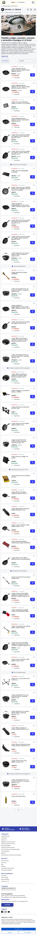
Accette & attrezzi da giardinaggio (10, 849)
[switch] (33, 2)
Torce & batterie (5, 851)
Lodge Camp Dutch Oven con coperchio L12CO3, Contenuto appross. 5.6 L (19, 290)
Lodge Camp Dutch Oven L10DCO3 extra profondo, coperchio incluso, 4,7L (18, 441)
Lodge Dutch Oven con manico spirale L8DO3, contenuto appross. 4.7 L (20, 713)
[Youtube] (8, 911)
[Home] (11, 9)
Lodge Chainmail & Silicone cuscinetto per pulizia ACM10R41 (20, 542)
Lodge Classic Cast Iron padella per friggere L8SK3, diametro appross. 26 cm (20, 238)
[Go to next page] (21, 810)
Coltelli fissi (4, 838)
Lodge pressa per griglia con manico (19, 457)
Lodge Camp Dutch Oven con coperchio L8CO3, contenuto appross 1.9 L (19, 696)
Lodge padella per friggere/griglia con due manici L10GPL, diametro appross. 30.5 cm (20, 205)
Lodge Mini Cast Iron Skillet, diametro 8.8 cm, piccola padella (20, 558)
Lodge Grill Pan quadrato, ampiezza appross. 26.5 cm (19, 492)
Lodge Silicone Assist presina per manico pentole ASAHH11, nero (20, 745)
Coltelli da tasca (5, 836)
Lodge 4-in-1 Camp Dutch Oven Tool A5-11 (20, 679)
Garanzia (3, 862)
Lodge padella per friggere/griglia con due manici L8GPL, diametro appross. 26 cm (20, 307)
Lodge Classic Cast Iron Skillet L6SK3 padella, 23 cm (20, 424)
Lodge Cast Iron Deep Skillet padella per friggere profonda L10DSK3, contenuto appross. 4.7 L (20, 644)
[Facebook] (2, 911)
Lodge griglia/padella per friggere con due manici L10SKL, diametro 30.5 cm (20, 70)
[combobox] (27, 61)
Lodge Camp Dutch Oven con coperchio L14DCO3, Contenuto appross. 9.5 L (20, 781)
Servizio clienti (5, 860)
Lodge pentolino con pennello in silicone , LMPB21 (20, 391)
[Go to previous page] (15, 810)
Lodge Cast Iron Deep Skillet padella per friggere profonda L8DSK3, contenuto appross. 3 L (20, 595)
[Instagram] (5, 911)
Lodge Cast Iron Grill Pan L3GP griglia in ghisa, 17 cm (20, 525)
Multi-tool (3, 840)
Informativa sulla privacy (7, 868)
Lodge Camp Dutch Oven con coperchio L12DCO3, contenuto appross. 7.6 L (20, 356)
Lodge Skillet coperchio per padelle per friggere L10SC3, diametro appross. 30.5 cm (19, 340)
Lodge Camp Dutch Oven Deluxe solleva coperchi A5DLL (20, 627)
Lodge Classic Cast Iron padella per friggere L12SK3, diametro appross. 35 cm (20, 136)
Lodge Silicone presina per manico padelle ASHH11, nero (20, 728)
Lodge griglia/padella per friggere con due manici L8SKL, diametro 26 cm (20, 120)
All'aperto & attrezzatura (8, 847)
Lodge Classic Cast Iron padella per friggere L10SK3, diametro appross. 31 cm (20, 153)
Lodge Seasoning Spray (18, 796)
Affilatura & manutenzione (8, 841)
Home (2, 12)
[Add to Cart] (32, 74)
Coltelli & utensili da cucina (8, 843)
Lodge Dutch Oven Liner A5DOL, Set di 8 (20, 476)
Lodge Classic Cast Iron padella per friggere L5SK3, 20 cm (20, 322)
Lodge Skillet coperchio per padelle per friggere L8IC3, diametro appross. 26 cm (19, 375)
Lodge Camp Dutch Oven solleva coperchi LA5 (20, 577)
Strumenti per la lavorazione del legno (11, 855)
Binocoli (3, 853)
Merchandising (5, 879)
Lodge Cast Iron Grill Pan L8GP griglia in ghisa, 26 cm (20, 660)
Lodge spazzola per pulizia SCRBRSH (19, 273)
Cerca (28, 10)
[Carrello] (31, 10)
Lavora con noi (5, 881)
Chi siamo (3, 875)
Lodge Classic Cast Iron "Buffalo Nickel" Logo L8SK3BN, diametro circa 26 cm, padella (20, 189)
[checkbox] (12, 77)
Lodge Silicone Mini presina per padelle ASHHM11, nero (20, 509)
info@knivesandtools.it (8, 888)
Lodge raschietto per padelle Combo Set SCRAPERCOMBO (20, 610)
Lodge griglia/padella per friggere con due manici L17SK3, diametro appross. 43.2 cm (20, 87)
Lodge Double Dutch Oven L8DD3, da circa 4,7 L (19, 761)
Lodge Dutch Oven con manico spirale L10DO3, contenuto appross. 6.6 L (20, 254)
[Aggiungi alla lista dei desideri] (34, 66)
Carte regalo (4, 877)
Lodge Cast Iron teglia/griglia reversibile (19, 171)
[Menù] (34, 10)
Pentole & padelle (9, 12)
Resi (2, 864)
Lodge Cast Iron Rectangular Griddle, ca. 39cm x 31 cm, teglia (20, 102)
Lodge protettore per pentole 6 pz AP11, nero (20, 407)
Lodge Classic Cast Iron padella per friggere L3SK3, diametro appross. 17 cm (20, 222)
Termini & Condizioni (6, 870)
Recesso (3, 866)
